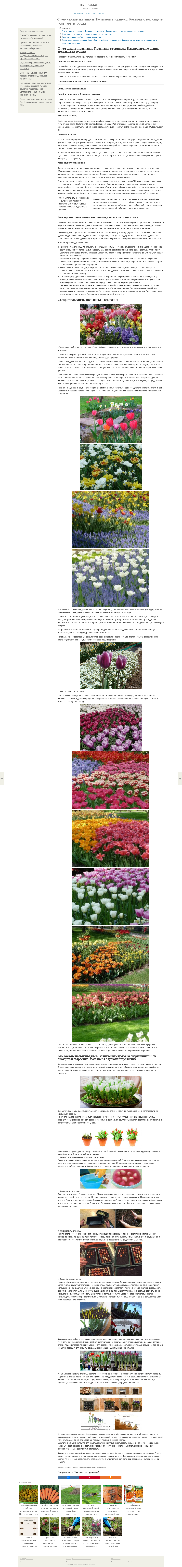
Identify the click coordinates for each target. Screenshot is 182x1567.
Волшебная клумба (85, 1468)
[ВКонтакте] (68, 1477)
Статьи (100, 13)
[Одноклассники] (110, 1477)
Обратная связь (115, 1559)
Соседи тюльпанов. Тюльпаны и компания (81, 37)
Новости (90, 13)
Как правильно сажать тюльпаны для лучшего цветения (87, 34)
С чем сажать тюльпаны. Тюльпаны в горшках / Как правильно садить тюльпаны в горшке (103, 31)
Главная (78, 13)
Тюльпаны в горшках (71, 1468)
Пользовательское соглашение (81, 1559)
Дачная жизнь (91, 5)
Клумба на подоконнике (98, 1468)
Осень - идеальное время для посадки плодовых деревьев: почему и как (33, 76)
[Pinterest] (89, 1477)
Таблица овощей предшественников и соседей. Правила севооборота (34, 56)
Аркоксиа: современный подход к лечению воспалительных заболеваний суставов (35, 45)
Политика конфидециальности (75, 1562)
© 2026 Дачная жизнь (26, 1559)
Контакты (68, 1559)
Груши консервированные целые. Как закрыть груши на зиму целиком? (35, 66)
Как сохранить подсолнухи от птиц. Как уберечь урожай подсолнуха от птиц (36, 102)
